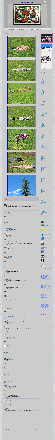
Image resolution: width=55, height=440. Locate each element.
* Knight (42, 112)
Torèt (42, 209)
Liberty (42, 170)
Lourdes (42, 171)
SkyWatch (23, 29)
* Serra (42, 133)
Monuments (43, 176)
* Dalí (42, 94)
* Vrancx (42, 146)
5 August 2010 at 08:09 (8, 230)
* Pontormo (43, 126)
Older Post (36, 429)
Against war (46, 260)
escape (7, 211)
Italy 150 (42, 168)
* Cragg (42, 92)
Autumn (42, 150)
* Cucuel (42, 93)
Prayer (42, 192)
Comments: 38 (7, 202)
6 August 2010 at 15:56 (8, 308)
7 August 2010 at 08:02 (8, 338)
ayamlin (7, 367)
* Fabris (42, 104)
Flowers (27, 29)
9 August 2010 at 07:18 (8, 360)
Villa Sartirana (43, 214)
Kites (42, 169)
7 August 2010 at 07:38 (8, 331)
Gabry (7, 222)
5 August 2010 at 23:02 (8, 272)
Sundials (18, 29)
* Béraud (42, 78)
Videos (42, 213)
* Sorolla (42, 135)
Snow (42, 203)
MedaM (7, 246)
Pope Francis (43, 191)
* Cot (42, 90)
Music (42, 180)
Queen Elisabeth (43, 193)
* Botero (42, 80)
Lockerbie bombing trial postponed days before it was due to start (46, 66)
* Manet (42, 116)
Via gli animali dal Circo (44, 212)
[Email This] (5, 200)
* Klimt (42, 111)
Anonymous (8, 303)
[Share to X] (7, 200)
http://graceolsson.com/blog (10, 283)
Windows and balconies (44, 215)
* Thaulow (42, 137)
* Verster (42, 145)
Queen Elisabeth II (12, 29)
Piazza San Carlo (43, 187)
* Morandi (42, 123)
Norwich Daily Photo (14, 243)
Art (41, 149)
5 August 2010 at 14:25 (8, 249)
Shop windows (43, 200)
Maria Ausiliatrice (43, 172)
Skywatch (42, 201)
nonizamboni (8, 320)
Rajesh (7, 266)
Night (42, 181)
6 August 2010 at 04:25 (8, 281)
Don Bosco (43, 158)
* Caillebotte (43, 83)
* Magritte (42, 115)
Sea (42, 199)
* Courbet (42, 91)
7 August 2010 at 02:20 (8, 323)
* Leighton (42, 114)
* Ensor (42, 103)
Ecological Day (43, 160)
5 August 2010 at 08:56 (8, 236)
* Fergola (42, 105)
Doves (42, 159)
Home (22, 429)
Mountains (32, 29)
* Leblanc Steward (44, 113)
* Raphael (42, 127)
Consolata (42, 156)
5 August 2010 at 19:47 (8, 258)
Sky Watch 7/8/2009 (47, 243)
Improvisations (38, 29)
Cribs (42, 157)
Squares (42, 204)
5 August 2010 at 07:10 (8, 209)
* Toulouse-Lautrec (44, 139)
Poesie (42, 190)
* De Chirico (43, 95)
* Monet (42, 122)
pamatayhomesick (9, 232)
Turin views (43, 211)
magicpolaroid (8, 362)
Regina (7, 399)
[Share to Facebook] (6, 200)
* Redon (42, 128)
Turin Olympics (43, 210)
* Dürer (42, 102)
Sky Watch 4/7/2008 (47, 238)
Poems (42, 189)
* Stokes (42, 136)
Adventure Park (43, 147)
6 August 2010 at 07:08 (8, 292)
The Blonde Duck (9, 256)
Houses (42, 166)
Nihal (7, 408)
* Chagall (42, 89)
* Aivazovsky (43, 72)
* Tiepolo (42, 138)
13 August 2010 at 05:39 (9, 401)
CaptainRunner (8, 228)
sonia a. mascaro (9, 295)
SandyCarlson (8, 279)
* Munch (42, 124)
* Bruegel (42, 82)
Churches (42, 155)
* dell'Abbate (43, 101)
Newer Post (7, 429)
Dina (7, 385)
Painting (42, 182)
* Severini (42, 134)
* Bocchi (42, 79)
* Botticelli (42, 81)
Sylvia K (7, 204)
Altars (42, 148)
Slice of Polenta (43, 202)
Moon (42, 177)
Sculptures (42, 198)
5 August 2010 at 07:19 (8, 213)
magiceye (7, 290)
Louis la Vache (8, 345)
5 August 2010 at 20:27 (8, 263)
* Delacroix (43, 100)
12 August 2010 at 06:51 (9, 397)
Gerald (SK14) (8, 404)
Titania (7, 270)
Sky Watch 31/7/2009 (47, 234)
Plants (42, 188)
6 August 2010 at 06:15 (8, 288)
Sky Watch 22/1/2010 (47, 247)
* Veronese (43, 144)
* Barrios (42, 73)
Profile (6, 29)
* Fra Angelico (43, 106)
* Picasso (42, 125)
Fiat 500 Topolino (46, 225)
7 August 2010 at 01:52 (8, 318)
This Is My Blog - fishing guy (10, 316)
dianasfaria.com (8, 394)
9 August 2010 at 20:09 (8, 383)
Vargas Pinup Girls (25, 328)
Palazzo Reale (43, 183)
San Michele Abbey (44, 194)
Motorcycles (43, 178)
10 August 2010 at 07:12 (9, 387)
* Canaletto (43, 84)
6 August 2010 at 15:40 (8, 300)
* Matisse (42, 117)
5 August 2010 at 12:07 (8, 244)
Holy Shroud (43, 165)
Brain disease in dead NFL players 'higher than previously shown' (46, 55)
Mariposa (7, 358)
